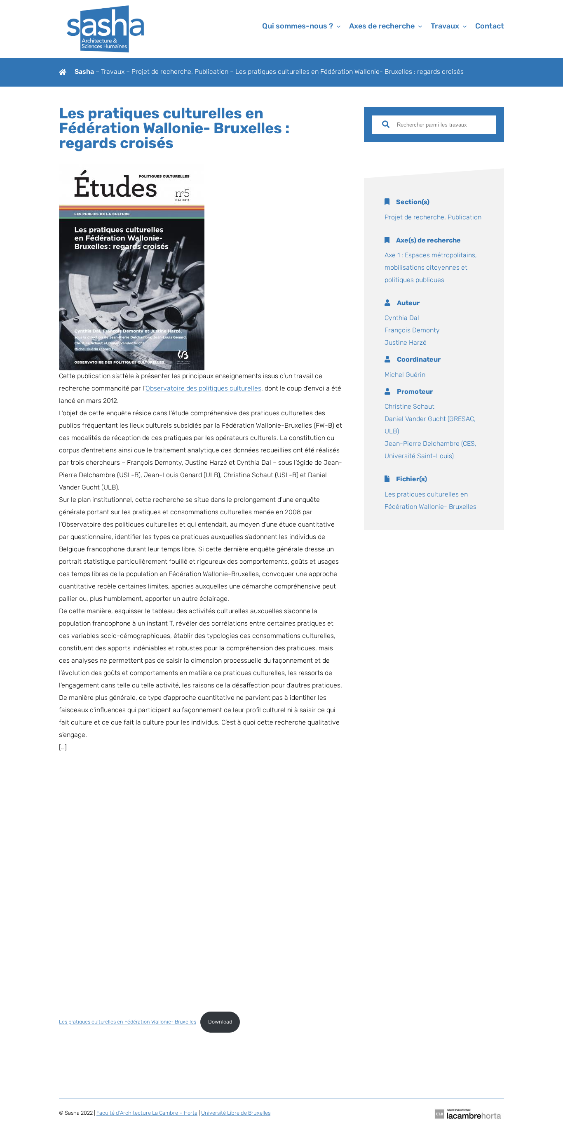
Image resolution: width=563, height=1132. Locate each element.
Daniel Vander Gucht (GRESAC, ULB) (430, 425)
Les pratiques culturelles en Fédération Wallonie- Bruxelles (127, 1022)
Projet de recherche (161, 72)
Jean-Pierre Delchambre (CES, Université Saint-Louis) (430, 450)
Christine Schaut (409, 407)
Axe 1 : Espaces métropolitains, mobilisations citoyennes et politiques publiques (431, 268)
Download (220, 1022)
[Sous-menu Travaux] (464, 26)
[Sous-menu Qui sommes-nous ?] (338, 26)
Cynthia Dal (402, 318)
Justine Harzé (406, 343)
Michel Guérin (405, 375)
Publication (211, 72)
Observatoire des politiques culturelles (203, 389)
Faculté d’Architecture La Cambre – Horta (146, 1113)
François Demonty (412, 330)
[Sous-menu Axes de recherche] (420, 26)
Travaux (113, 72)
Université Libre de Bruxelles (235, 1113)
